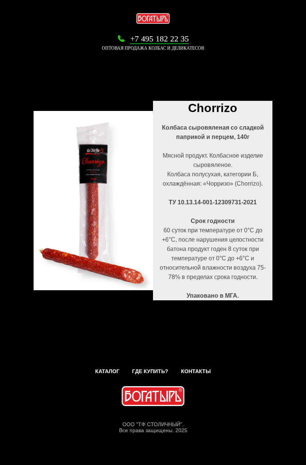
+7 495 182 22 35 (159, 38)
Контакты (196, 371)
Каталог (107, 371)
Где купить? (150, 371)
